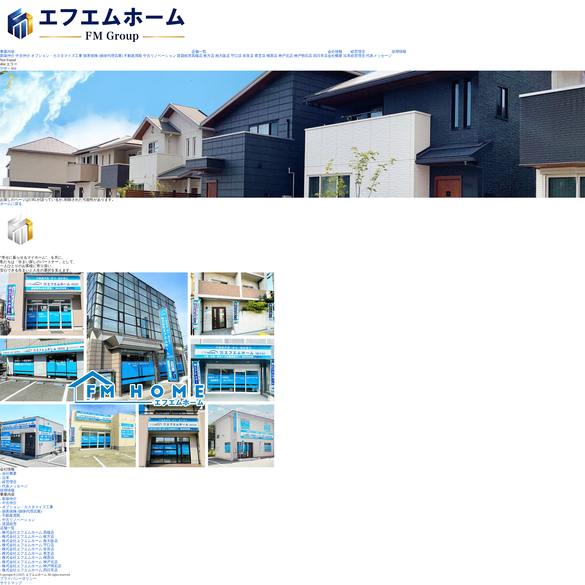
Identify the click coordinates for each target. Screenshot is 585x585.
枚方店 (208, 56)
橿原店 (271, 56)
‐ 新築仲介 (8, 499)
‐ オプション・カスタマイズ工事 (26, 507)
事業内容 (7, 51)
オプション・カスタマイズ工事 (56, 56)
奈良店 (248, 56)
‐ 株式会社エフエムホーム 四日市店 (29, 570)
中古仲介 (23, 56)
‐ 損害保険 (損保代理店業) (21, 511)
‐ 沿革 (4, 478)
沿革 (347, 56)
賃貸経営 (184, 56)
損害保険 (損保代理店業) (103, 56)
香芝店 (260, 56)
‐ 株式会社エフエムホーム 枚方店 (27, 536)
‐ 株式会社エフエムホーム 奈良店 (27, 549)
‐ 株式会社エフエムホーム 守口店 (27, 545)
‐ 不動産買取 (10, 515)
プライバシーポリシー (18, 578)
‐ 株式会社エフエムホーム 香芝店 (27, 553)
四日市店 (320, 56)
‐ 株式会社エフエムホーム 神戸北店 (29, 562)
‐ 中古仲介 (8, 503)
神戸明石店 (303, 56)
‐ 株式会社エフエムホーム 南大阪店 (29, 541)
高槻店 (196, 56)
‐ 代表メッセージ (14, 486)
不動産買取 (133, 56)
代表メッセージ (379, 56)
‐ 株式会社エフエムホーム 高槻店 (27, 532)
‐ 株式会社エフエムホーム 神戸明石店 (30, 566)
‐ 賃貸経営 (8, 524)
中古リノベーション (159, 56)
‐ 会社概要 (8, 473)
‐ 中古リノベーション (17, 520)
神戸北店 (285, 56)
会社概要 (335, 56)
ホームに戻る (11, 204)
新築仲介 (7, 56)
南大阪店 (222, 56)
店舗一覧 (198, 51)
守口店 (236, 56)
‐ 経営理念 (8, 482)
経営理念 (358, 51)
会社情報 (335, 51)
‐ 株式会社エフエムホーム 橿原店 (27, 557)
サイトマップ (11, 583)
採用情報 (399, 51)
